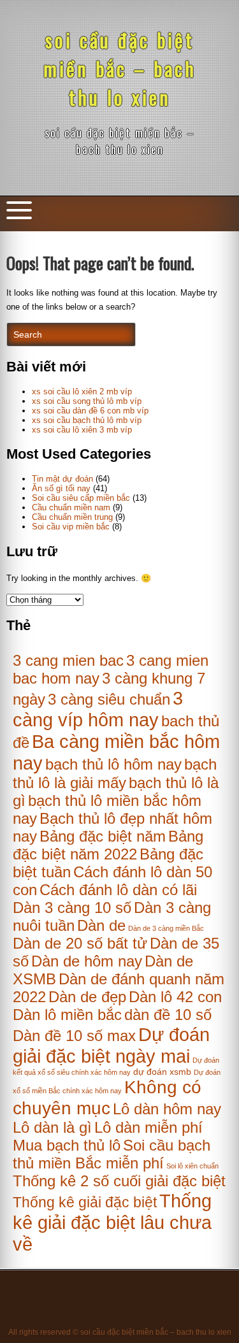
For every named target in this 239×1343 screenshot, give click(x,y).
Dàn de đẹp (87, 996)
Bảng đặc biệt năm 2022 (108, 845)
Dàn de (101, 925)
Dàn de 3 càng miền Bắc (166, 928)
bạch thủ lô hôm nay (113, 764)
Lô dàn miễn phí (148, 1127)
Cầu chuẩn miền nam (71, 507)
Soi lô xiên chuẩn (192, 1166)
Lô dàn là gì (52, 1127)
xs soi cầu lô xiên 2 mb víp (82, 391)
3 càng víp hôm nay (98, 708)
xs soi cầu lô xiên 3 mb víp (82, 429)
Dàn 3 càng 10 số (72, 907)
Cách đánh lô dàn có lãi (118, 889)
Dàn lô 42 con (175, 996)
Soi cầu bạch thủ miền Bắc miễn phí (111, 1154)
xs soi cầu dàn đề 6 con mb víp (90, 410)
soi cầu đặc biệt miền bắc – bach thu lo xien (119, 68)
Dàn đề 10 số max (74, 1035)
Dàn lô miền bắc (67, 1014)
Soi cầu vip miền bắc (71, 526)
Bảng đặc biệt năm (103, 836)
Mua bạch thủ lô (66, 1145)
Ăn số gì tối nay (61, 488)
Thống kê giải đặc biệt (85, 1202)
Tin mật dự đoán (62, 479)
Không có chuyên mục (107, 1097)
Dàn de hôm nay (86, 961)
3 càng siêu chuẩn (109, 699)
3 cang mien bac (68, 660)
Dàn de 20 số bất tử (80, 943)
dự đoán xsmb (162, 1072)
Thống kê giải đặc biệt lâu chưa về (112, 1222)
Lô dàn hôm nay (167, 1108)
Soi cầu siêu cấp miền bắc (81, 498)
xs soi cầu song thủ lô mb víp (86, 401)
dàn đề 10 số (168, 1014)
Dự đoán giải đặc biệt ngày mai (111, 1045)
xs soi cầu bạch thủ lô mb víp (86, 420)
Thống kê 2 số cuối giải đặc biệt (119, 1180)
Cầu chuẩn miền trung (72, 517)
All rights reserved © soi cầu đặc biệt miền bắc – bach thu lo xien (119, 1332)
